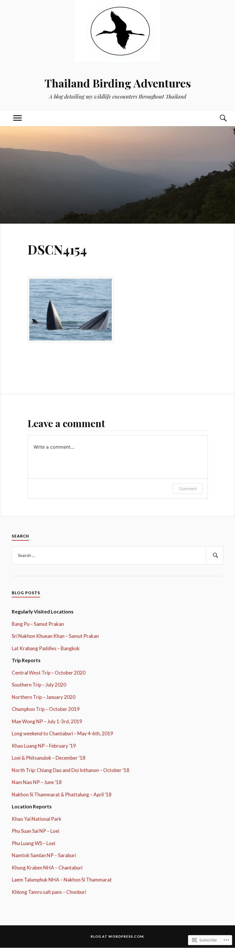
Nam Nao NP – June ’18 (37, 782)
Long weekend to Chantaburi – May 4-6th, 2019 (62, 733)
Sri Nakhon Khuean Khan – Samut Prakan (55, 636)
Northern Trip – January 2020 (43, 697)
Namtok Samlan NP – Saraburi (44, 855)
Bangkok (70, 648)
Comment (188, 488)
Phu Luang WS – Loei (33, 843)
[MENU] (17, 118)
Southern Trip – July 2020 (39, 685)
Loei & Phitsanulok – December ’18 (48, 758)
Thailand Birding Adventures (117, 83)
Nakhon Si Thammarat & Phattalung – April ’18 (61, 794)
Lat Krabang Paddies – (36, 648)
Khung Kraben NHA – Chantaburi (47, 868)
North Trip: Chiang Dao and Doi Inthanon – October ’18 (70, 770)
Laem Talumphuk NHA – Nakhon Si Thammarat (62, 880)
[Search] (217, 118)
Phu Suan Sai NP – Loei (35, 831)
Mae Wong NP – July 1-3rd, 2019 (47, 721)
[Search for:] (117, 555)
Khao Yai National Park (36, 819)
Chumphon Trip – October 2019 (46, 709)
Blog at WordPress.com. (118, 936)
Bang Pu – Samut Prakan (38, 624)
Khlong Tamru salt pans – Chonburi (49, 892)
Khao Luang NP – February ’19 (44, 746)
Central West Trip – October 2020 (48, 673)
